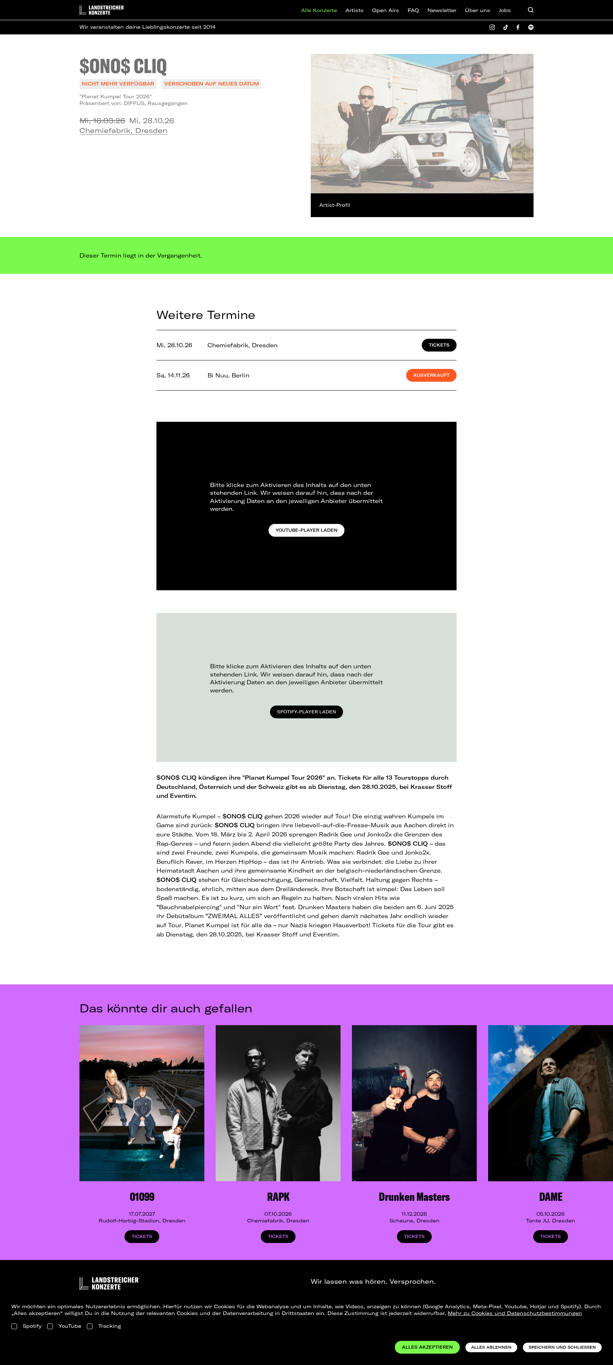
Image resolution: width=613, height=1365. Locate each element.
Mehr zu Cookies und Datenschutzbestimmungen (515, 1313)
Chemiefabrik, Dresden (123, 130)
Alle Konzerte (319, 10)
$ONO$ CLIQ (123, 65)
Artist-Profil (334, 205)
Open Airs (385, 10)
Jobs (505, 10)
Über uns (477, 10)
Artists (355, 10)
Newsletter (442, 10)
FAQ (413, 10)
